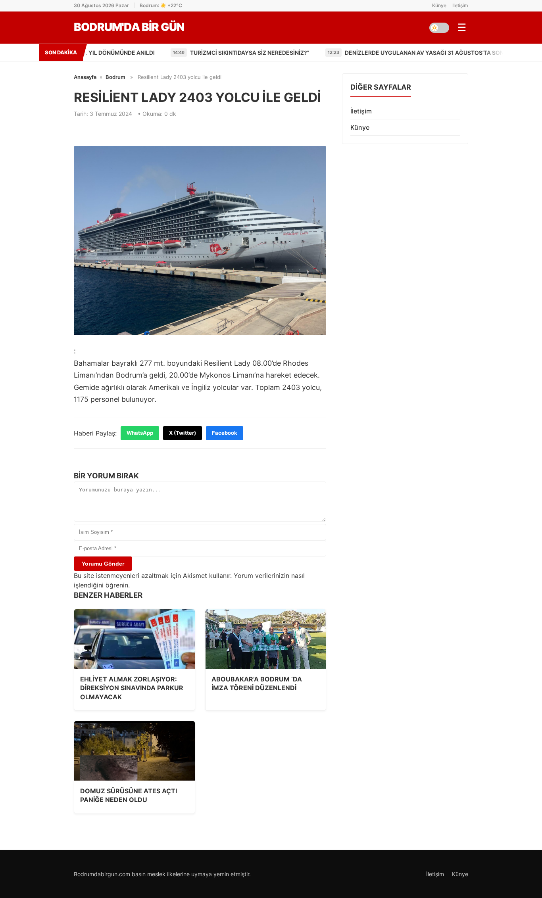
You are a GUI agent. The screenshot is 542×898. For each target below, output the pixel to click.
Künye (439, 5)
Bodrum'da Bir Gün (129, 27)
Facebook (224, 433)
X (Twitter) (182, 433)
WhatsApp (140, 433)
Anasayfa (85, 77)
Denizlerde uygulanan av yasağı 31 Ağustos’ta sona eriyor (383, 52)
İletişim (460, 5)
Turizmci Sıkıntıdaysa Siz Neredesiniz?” (196, 52)
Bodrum (115, 77)
